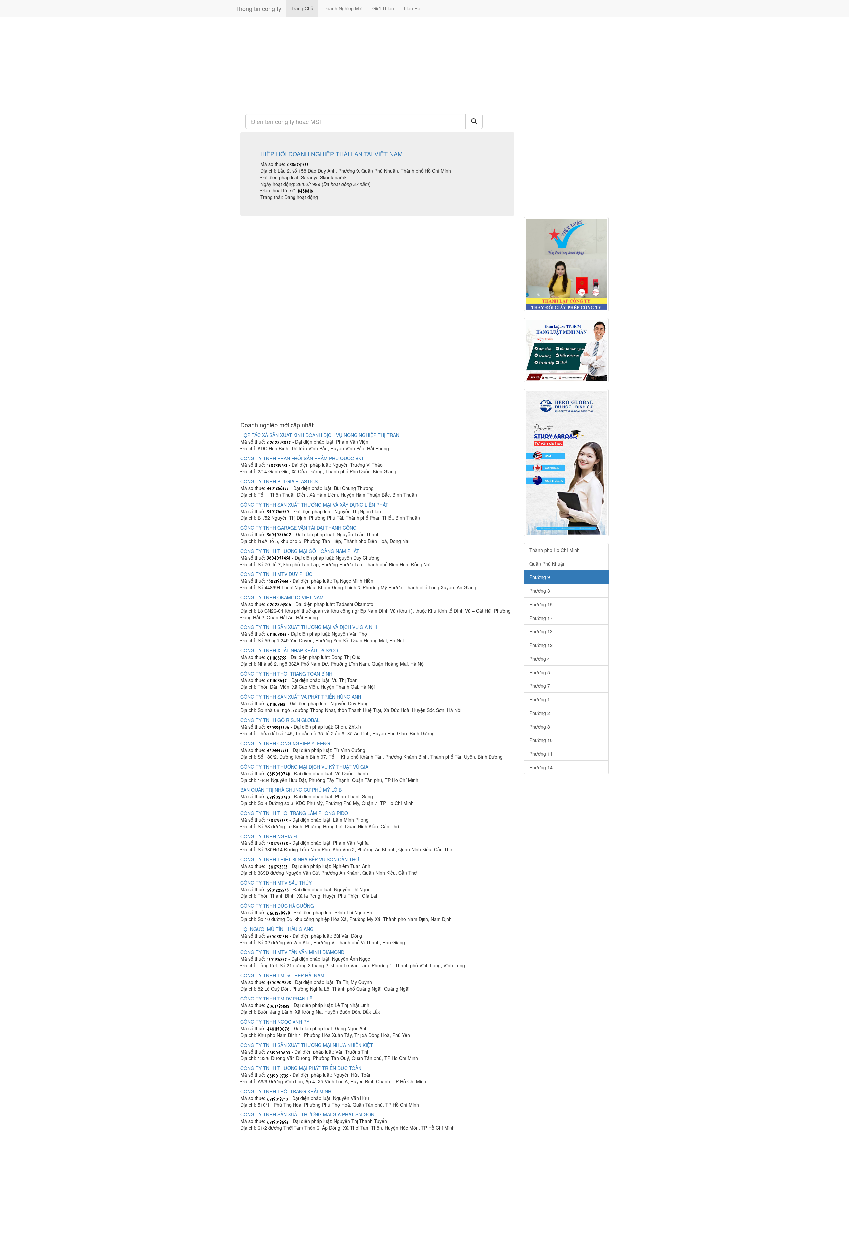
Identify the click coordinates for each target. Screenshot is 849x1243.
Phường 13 (541, 631)
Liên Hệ (412, 8)
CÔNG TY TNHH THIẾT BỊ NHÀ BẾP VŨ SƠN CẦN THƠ (299, 859)
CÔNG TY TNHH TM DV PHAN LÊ (276, 998)
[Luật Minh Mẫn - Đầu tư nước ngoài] (566, 350)
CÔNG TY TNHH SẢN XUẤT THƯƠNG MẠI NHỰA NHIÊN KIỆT (306, 1045)
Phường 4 (539, 658)
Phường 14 (541, 767)
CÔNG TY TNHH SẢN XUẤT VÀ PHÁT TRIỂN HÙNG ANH (300, 696)
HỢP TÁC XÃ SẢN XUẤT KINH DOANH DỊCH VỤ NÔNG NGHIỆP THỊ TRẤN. (320, 435)
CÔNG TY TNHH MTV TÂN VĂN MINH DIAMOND (292, 952)
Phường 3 (539, 590)
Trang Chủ (302, 8)
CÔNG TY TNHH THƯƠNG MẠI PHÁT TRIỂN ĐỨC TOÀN (300, 1068)
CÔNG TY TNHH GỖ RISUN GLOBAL (280, 720)
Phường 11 (541, 753)
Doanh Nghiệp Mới (342, 8)
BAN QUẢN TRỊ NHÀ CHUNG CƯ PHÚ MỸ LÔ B (291, 789)
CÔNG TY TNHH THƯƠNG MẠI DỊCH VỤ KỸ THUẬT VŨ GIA (304, 766)
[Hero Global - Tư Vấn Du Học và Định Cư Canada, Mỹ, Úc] (566, 462)
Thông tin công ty (258, 8)
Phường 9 (539, 577)
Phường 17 (541, 618)
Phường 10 (541, 740)
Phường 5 (539, 672)
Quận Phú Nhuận (547, 563)
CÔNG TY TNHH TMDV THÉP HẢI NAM (282, 975)
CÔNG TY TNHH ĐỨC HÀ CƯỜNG (277, 905)
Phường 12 (541, 645)
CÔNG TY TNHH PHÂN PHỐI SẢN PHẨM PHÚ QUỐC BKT (302, 458)
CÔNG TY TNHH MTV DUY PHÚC (276, 574)
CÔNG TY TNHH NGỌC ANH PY (274, 1021)
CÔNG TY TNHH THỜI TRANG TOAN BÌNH (286, 673)
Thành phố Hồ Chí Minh (554, 550)
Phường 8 (539, 726)
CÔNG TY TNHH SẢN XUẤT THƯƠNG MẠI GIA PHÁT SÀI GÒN (307, 1114)
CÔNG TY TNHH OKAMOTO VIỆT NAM (282, 597)
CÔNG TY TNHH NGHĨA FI (268, 836)
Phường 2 (539, 713)
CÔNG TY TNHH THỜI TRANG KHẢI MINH (285, 1091)
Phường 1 (539, 699)
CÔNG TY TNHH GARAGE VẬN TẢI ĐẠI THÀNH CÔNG (298, 527)
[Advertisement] (377, 64)
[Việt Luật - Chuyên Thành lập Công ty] (566, 264)
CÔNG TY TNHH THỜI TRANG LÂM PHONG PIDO (294, 813)
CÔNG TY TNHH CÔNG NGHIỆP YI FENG (285, 743)
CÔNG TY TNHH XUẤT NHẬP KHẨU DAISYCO (289, 650)
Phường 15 (541, 604)
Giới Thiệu (383, 8)
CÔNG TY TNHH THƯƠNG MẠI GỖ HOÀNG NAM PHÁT (299, 551)
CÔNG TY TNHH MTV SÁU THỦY (276, 882)
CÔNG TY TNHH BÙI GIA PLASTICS (279, 481)
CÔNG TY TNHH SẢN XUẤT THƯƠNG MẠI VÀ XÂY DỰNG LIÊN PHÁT (314, 504)
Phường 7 (539, 685)
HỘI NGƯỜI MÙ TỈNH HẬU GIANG (277, 929)
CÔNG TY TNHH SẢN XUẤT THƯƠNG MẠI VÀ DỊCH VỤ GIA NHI (308, 627)
